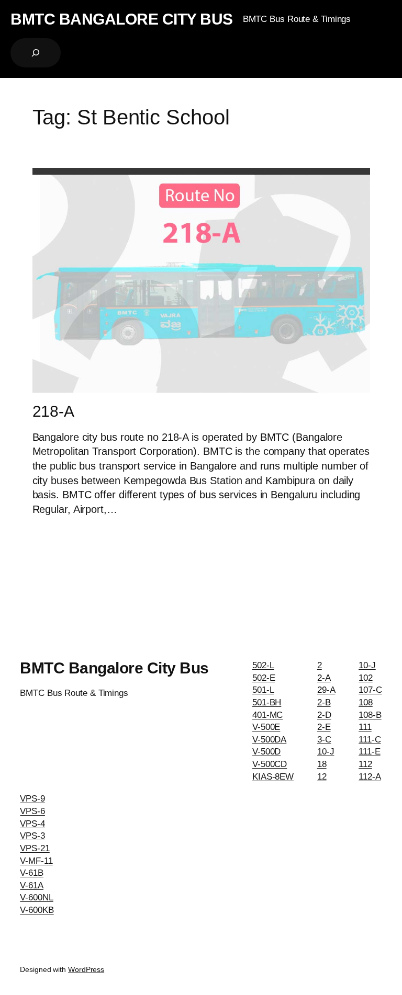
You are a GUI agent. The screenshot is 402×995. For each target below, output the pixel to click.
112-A (370, 777)
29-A (326, 690)
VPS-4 (32, 824)
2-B (324, 702)
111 (365, 727)
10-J (325, 752)
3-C (324, 740)
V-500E (266, 727)
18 (322, 764)
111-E (370, 752)
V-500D (266, 752)
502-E (263, 678)
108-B (370, 715)
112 (365, 764)
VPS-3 (32, 836)
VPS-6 (32, 811)
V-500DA (269, 740)
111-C (370, 740)
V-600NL (36, 897)
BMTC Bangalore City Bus (121, 19)
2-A (324, 678)
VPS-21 (34, 848)
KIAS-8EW (273, 777)
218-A (53, 411)
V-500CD (269, 764)
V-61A (31, 885)
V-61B (31, 873)
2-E (324, 727)
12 (322, 777)
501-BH (266, 702)
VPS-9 (32, 799)
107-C (370, 690)
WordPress (86, 969)
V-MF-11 (36, 861)
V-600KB (36, 910)
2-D (324, 715)
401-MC (267, 715)
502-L (263, 665)
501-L (263, 690)
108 (366, 702)
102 (366, 678)
